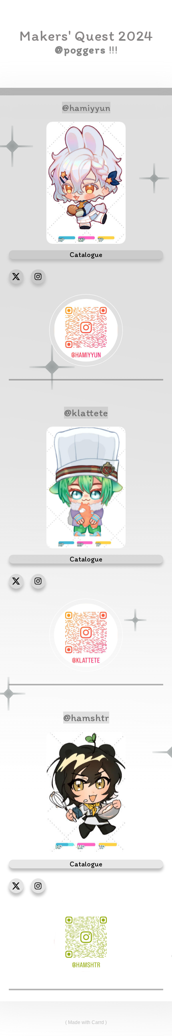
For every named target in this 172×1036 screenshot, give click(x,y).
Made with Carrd (86, 1022)
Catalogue (86, 864)
